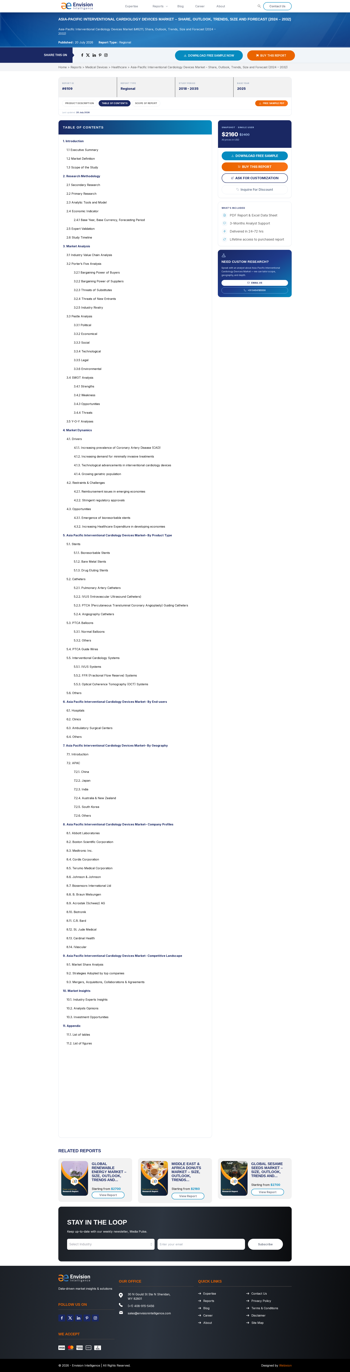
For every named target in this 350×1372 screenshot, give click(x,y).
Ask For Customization (257, 178)
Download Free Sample (257, 155)
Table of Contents (114, 103)
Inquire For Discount (257, 189)
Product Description (79, 103)
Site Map (257, 1323)
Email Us (256, 282)
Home (62, 67)
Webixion (285, 1365)
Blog (180, 6)
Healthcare (119, 67)
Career (200, 6)
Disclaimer (258, 1315)
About (220, 6)
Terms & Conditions (264, 1308)
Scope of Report (146, 103)
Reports (158, 6)
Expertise (131, 6)
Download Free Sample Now (211, 55)
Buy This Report (273, 55)
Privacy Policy (261, 1301)
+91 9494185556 (257, 290)
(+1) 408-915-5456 (141, 1306)
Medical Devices (96, 67)
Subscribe (265, 1244)
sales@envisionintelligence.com (149, 1313)
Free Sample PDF (273, 103)
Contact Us (277, 6)
